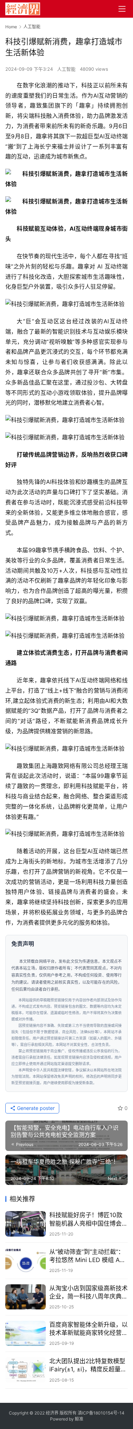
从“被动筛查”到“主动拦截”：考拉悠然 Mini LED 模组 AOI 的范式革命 (87, 1256)
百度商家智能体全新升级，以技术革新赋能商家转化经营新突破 (88, 1329)
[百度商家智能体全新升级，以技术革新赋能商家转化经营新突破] (25, 1333)
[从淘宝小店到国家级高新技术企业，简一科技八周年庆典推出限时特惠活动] (25, 1296)
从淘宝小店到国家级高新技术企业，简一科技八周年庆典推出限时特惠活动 (88, 1293)
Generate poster (35, 1108)
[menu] (122, 8)
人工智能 (66, 69)
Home (11, 26)
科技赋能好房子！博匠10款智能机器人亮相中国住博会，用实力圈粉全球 (88, 1219)
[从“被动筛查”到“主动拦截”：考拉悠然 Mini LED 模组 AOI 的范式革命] (25, 1260)
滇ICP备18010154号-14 (101, 1413)
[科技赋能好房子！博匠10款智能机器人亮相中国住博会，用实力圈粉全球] (25, 1223)
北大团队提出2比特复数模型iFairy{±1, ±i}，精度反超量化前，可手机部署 (88, 1365)
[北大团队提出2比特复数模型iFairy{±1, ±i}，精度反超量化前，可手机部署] (25, 1369)
